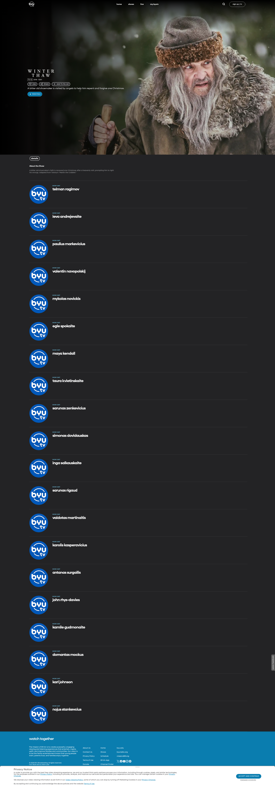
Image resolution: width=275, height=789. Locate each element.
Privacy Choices (148, 780)
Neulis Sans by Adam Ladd (41, 764)
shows (131, 4)
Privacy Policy (89, 756)
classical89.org (123, 756)
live (142, 4)
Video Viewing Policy (74, 780)
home (119, 4)
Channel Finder (107, 764)
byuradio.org (122, 752)
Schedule (104, 756)
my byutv (154, 4)
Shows (103, 752)
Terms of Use (88, 760)
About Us (86, 748)
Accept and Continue (248, 776)
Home (103, 748)
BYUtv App (105, 760)
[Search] (223, 4)
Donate (86, 764)
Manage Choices (248, 780)
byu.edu (120, 748)
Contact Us (87, 752)
